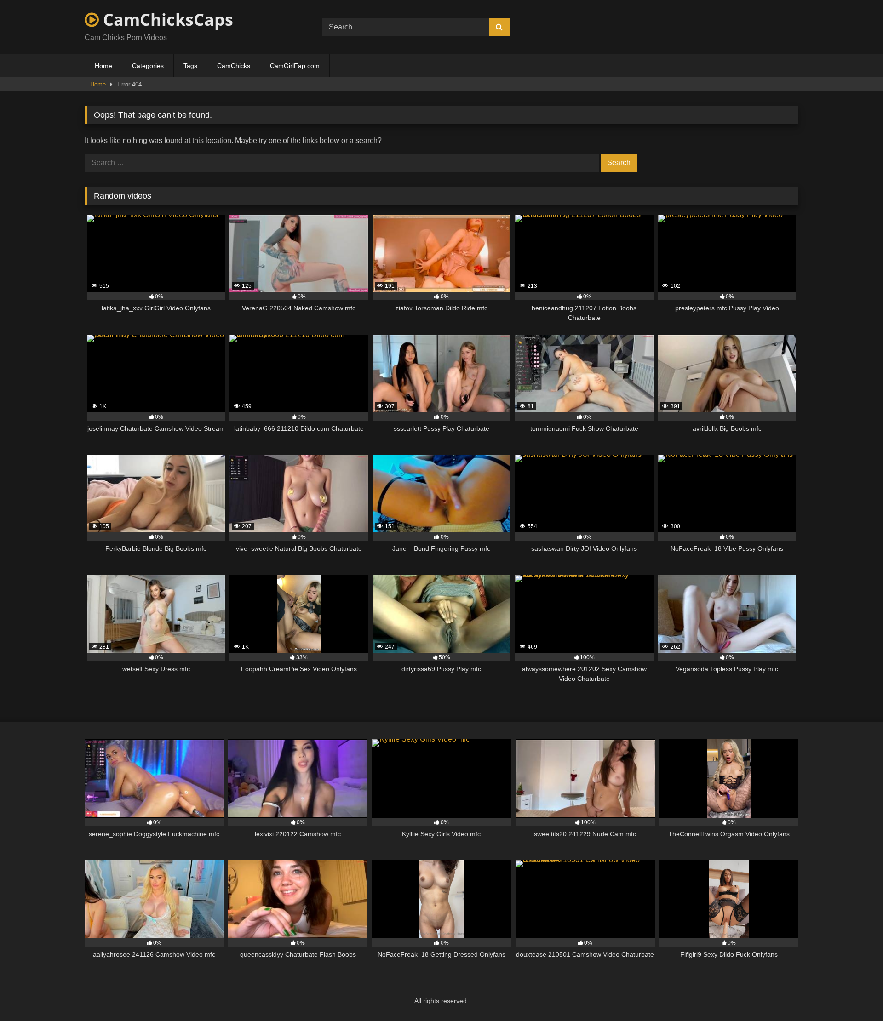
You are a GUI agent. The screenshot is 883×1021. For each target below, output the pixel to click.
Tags (190, 65)
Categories (148, 65)
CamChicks (233, 65)
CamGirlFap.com (295, 65)
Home (103, 65)
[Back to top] (854, 994)
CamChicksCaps (166, 19)
